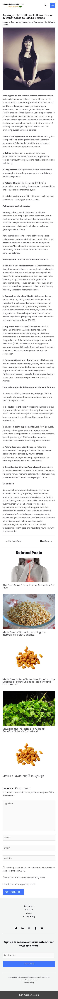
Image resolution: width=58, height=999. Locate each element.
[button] (46, 5)
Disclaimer (29, 906)
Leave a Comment (11, 22)
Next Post (46, 541)
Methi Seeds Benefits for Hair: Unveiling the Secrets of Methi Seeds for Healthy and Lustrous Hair (29, 682)
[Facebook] (35, 928)
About (29, 913)
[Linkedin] (22, 928)
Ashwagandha (9, 212)
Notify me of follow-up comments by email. (25, 877)
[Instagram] (29, 928)
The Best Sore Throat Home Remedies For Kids (28, 586)
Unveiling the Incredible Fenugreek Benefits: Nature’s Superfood (24, 730)
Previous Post (13, 541)
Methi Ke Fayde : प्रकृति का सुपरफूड (23, 776)
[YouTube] (42, 928)
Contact (29, 909)
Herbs (24, 22)
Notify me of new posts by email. (20, 884)
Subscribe (29, 964)
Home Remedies (35, 22)
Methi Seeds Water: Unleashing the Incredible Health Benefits (24, 633)
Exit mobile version (29, 994)
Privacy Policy (29, 916)
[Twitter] (16, 928)
